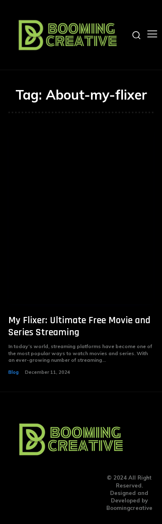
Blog (13, 372)
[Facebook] (42, 493)
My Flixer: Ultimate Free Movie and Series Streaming (79, 326)
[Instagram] (58, 493)
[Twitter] (75, 493)
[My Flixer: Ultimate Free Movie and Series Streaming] (81, 217)
